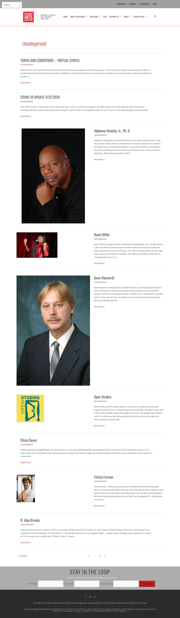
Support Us (121, 4)
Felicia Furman (103, 477)
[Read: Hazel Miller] (37, 245)
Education (94, 16)
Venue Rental (139, 16)
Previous (22, 555)
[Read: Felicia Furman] (26, 488)
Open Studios (102, 396)
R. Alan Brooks (30, 520)
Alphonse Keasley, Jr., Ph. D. (112, 130)
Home (65, 16)
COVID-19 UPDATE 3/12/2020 (40, 97)
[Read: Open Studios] (30, 408)
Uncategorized (26, 64)
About (126, 16)
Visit (105, 16)
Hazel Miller (102, 234)
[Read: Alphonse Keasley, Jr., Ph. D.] (53, 175)
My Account (144, 4)
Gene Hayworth (104, 277)
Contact (133, 4)
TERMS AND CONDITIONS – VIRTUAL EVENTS (49, 60)
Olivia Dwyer (28, 440)
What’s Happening (77, 16)
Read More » (25, 82)
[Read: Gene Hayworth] (53, 330)
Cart (155, 4)
